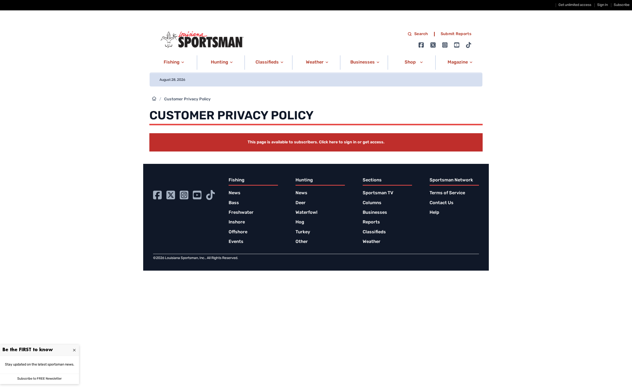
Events (236, 242)
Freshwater (241, 213)
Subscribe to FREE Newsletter (39, 378)
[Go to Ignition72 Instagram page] (445, 45)
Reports (371, 222)
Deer (301, 203)
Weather (371, 242)
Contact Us (442, 203)
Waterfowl (306, 213)
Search (421, 34)
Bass (234, 203)
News (234, 193)
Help (434, 213)
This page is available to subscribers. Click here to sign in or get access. (316, 142)
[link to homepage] (201, 39)
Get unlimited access (574, 5)
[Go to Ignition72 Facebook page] (421, 45)
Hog (300, 222)
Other (302, 242)
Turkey (303, 232)
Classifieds (374, 232)
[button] (173, 62)
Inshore (237, 222)
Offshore (238, 232)
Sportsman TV (378, 193)
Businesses (375, 213)
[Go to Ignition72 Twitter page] (433, 45)
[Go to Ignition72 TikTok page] (469, 45)
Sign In (602, 5)
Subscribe (622, 5)
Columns (372, 203)
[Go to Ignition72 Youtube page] (457, 45)
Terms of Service (447, 193)
